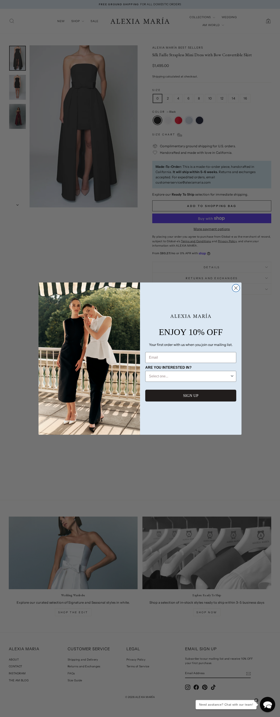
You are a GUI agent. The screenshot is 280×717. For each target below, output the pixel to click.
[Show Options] (232, 376)
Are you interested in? (168, 367)
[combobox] (189, 376)
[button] (267, 704)
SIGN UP (190, 395)
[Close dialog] (236, 288)
